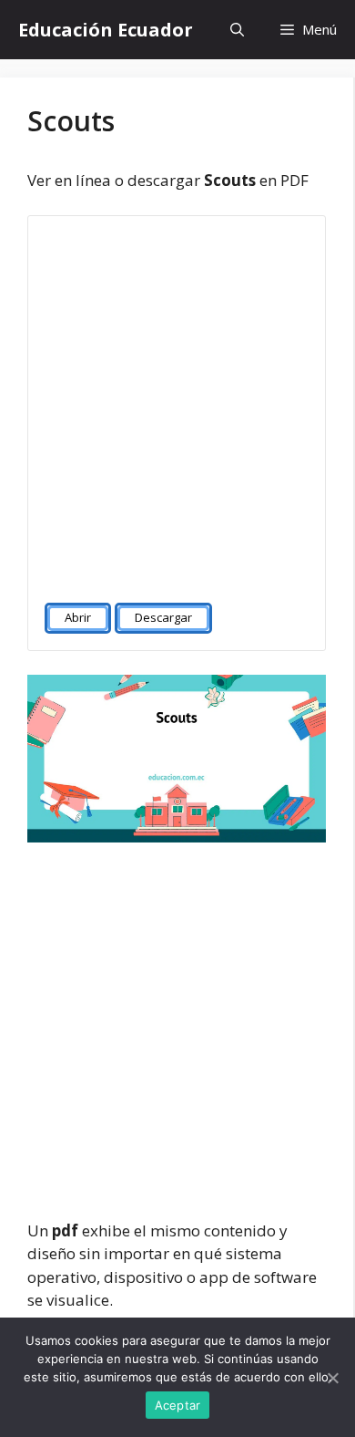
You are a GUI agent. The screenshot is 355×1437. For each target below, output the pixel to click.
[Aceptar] (332, 1378)
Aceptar (178, 1405)
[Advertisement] (177, 401)
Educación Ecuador (105, 29)
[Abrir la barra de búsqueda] (237, 29)
